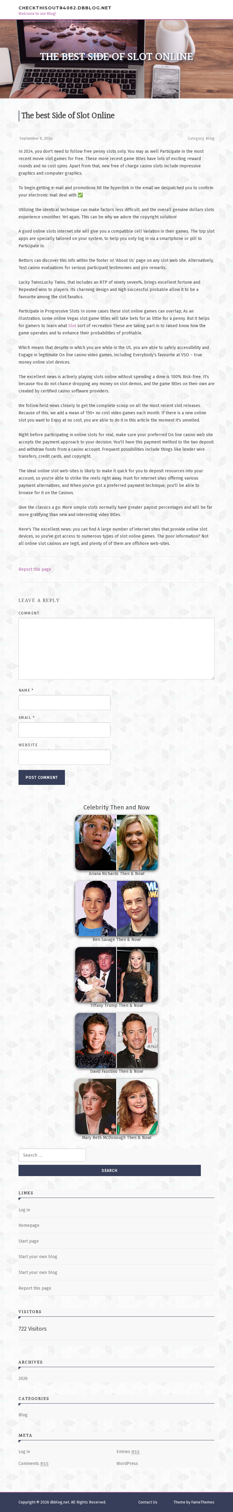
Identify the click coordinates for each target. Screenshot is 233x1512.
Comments (34, 1463)
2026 (23, 1378)
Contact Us (147, 1502)
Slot (72, 325)
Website (28, 745)
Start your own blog (38, 1256)
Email (27, 717)
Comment (29, 613)
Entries (128, 1451)
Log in (24, 1210)
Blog (210, 138)
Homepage (29, 1225)
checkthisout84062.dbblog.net (65, 7)
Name (26, 690)
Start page (29, 1241)
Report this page (35, 569)
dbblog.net (59, 1502)
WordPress (127, 1463)
